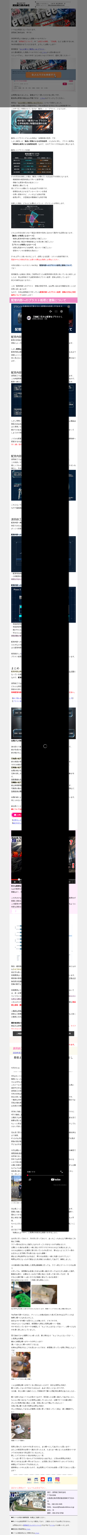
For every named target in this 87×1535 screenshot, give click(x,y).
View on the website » (60, 1185)
